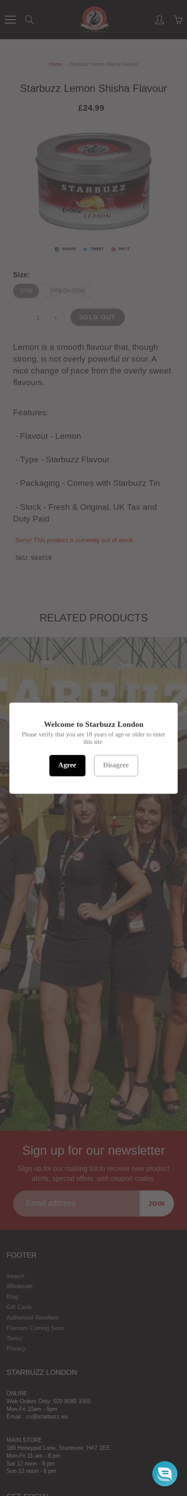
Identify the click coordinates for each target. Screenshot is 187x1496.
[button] (164, 1473)
